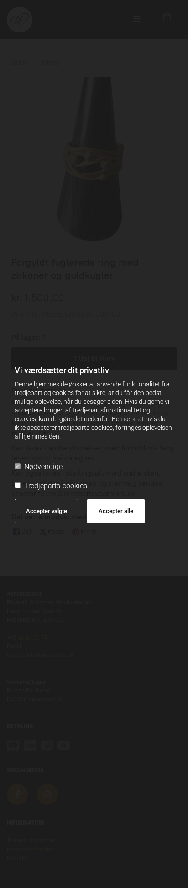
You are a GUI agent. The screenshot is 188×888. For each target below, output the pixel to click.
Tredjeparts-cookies (55, 485)
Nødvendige (43, 466)
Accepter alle (116, 510)
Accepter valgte (46, 510)
